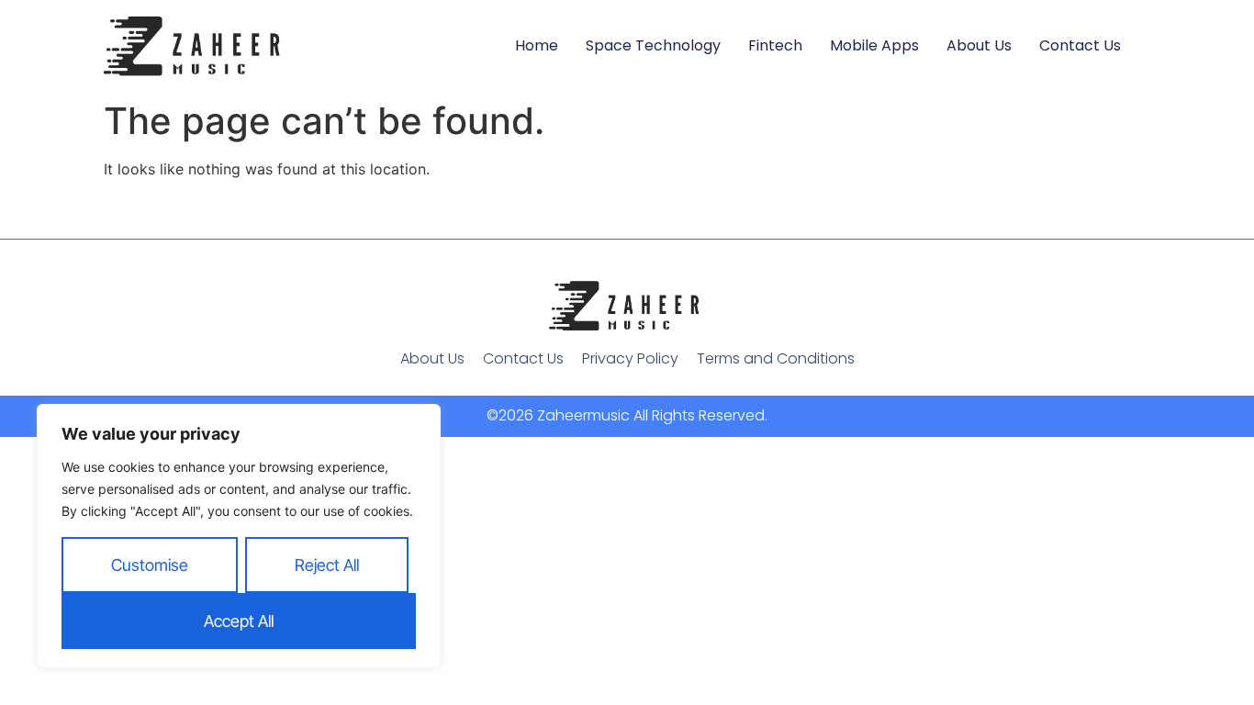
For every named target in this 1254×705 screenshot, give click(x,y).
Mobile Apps (874, 45)
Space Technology (653, 45)
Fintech (775, 45)
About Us (979, 45)
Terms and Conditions (776, 358)
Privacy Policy (630, 358)
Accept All (239, 621)
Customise (149, 565)
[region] (239, 536)
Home (536, 45)
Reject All (327, 565)
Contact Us (1080, 45)
